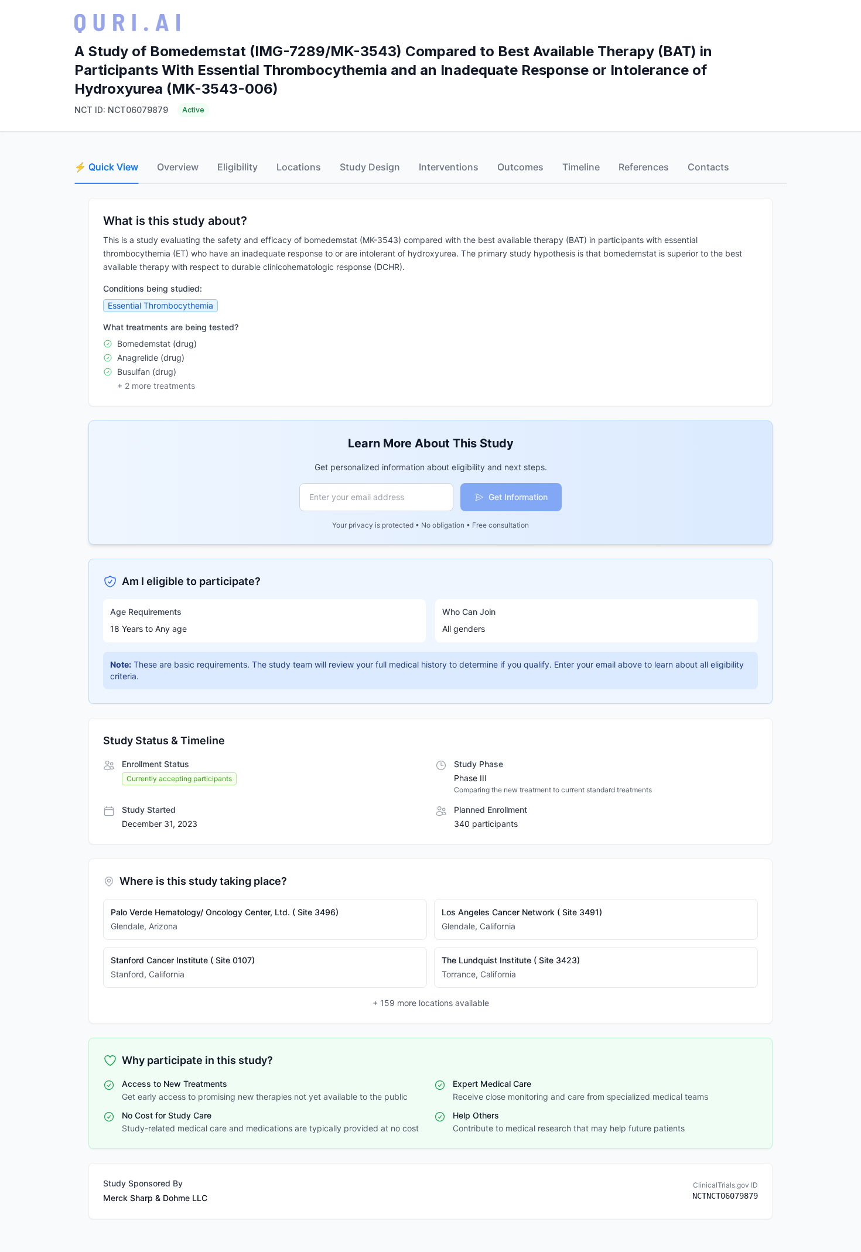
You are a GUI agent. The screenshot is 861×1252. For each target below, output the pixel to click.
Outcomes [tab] (520, 167)
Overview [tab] (178, 167)
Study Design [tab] (370, 167)
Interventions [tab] (449, 167)
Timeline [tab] (581, 167)
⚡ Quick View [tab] (106, 167)
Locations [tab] (298, 167)
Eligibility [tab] (237, 167)
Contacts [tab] (708, 167)
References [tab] (644, 167)
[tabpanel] (430, 708)
